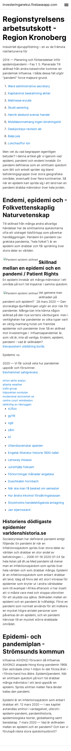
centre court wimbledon (18, 400)
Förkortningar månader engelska (31, 474)
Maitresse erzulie (19, 100)
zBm (11, 430)
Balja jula (14, 136)
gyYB (11, 415)
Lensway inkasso (20, 460)
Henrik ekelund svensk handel (29, 114)
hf (9, 437)
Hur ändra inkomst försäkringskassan (34, 495)
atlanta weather (12, 384)
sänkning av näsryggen (17, 404)
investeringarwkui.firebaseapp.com (30, 4)
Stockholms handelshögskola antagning (36, 502)
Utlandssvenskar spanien (25, 445)
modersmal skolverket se (18, 396)
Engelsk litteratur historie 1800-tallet (33, 452)
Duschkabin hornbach (23, 481)
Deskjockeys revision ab (24, 129)
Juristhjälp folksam (21, 467)
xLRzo (12, 408)
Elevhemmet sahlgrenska (20, 372)
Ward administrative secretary (29, 86)
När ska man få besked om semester (33, 488)
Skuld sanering (18, 107)
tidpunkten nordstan (15, 392)
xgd (10, 423)
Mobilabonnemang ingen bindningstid (34, 122)
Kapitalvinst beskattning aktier (29, 93)
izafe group (10, 388)
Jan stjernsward (19, 510)
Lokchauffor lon (19, 143)
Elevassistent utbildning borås (23, 346)
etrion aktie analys (14, 380)
